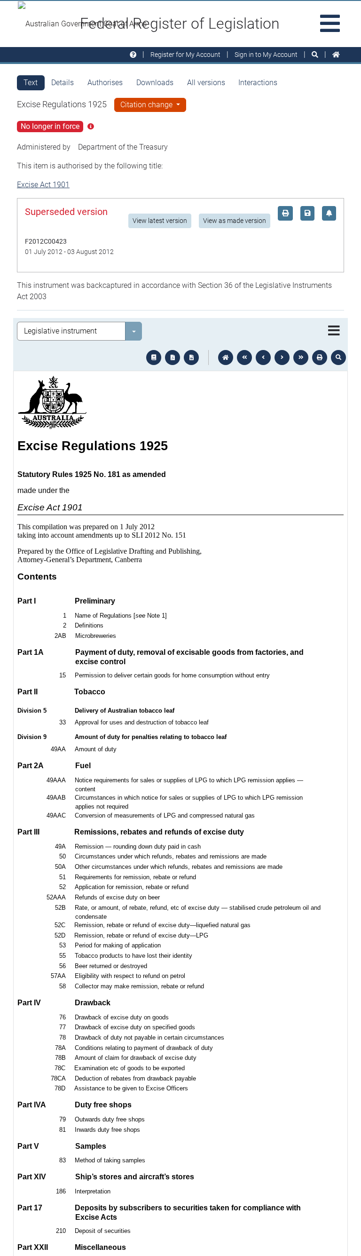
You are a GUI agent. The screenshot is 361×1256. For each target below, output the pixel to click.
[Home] (336, 55)
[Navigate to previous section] (263, 357)
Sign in (266, 54)
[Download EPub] (153, 357)
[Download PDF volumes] (172, 357)
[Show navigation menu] (334, 331)
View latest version (160, 220)
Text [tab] (31, 82)
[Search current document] (338, 357)
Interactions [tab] (257, 82)
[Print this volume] (319, 357)
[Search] (314, 55)
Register (185, 54)
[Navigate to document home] (225, 357)
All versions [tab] (206, 82)
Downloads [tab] (154, 82)
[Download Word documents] (191, 357)
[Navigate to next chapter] (300, 357)
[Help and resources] (133, 55)
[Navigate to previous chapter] (244, 357)
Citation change (147, 104)
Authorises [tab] (105, 82)
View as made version (234, 220)
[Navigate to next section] (282, 357)
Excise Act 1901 (43, 184)
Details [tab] (62, 82)
